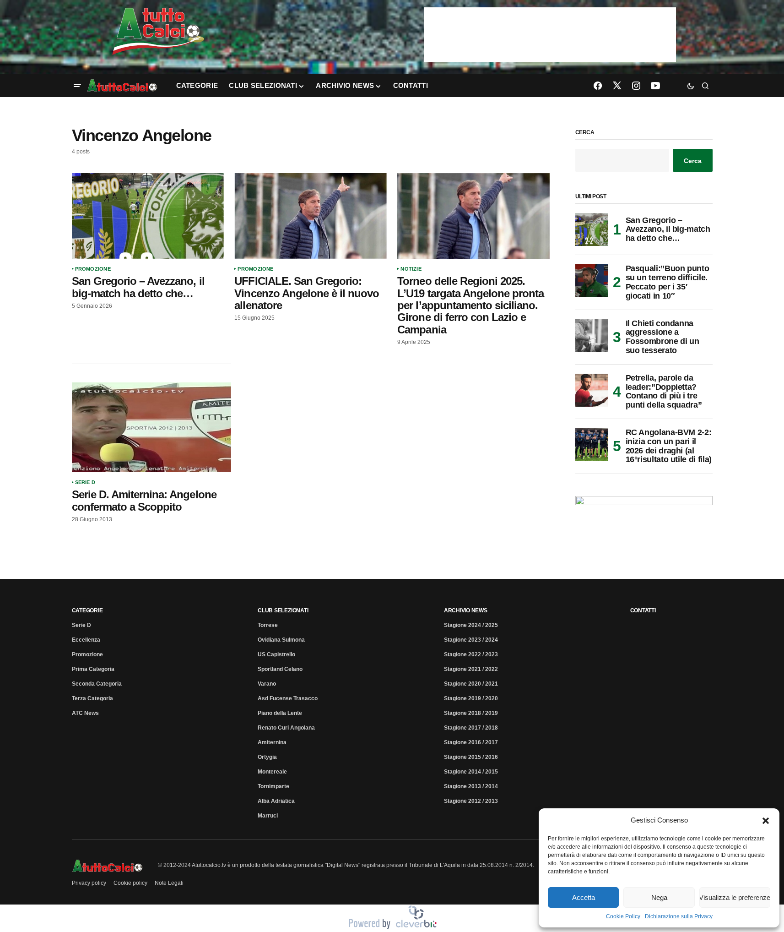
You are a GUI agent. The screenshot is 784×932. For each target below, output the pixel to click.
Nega (659, 897)
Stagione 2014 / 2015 (471, 771)
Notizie (411, 269)
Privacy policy (89, 883)
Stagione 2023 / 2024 (471, 640)
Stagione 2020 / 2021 (471, 684)
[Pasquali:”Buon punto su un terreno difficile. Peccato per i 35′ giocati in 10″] (591, 280)
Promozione (93, 269)
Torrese (268, 625)
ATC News (85, 713)
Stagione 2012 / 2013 (471, 801)
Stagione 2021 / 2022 (471, 669)
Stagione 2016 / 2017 (471, 742)
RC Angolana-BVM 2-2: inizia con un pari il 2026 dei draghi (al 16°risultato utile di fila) (669, 446)
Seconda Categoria (97, 684)
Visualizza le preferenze (734, 897)
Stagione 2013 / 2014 (471, 786)
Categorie (87, 610)
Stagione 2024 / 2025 (471, 625)
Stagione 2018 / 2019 (471, 713)
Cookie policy (130, 883)
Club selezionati (283, 610)
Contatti (643, 610)
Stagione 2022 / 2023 (471, 654)
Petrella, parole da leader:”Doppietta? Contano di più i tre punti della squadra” (664, 391)
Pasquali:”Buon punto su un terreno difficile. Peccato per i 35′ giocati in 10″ (667, 282)
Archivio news (465, 610)
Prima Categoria (93, 669)
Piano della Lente (280, 713)
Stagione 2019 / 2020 (471, 698)
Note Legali (169, 883)
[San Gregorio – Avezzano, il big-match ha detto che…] (148, 216)
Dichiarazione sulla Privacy (679, 916)
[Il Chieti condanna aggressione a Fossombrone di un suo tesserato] (591, 335)
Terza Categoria (92, 698)
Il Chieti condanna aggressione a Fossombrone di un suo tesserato (662, 337)
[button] (765, 820)
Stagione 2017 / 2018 (471, 728)
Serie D (85, 482)
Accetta (583, 897)
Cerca (585, 133)
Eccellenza (86, 640)
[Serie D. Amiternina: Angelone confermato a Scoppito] (151, 427)
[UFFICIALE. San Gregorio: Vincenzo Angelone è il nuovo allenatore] (310, 216)
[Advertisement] (310, 436)
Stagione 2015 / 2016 (471, 757)
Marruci (268, 815)
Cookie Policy (623, 916)
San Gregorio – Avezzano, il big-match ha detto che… (668, 229)
